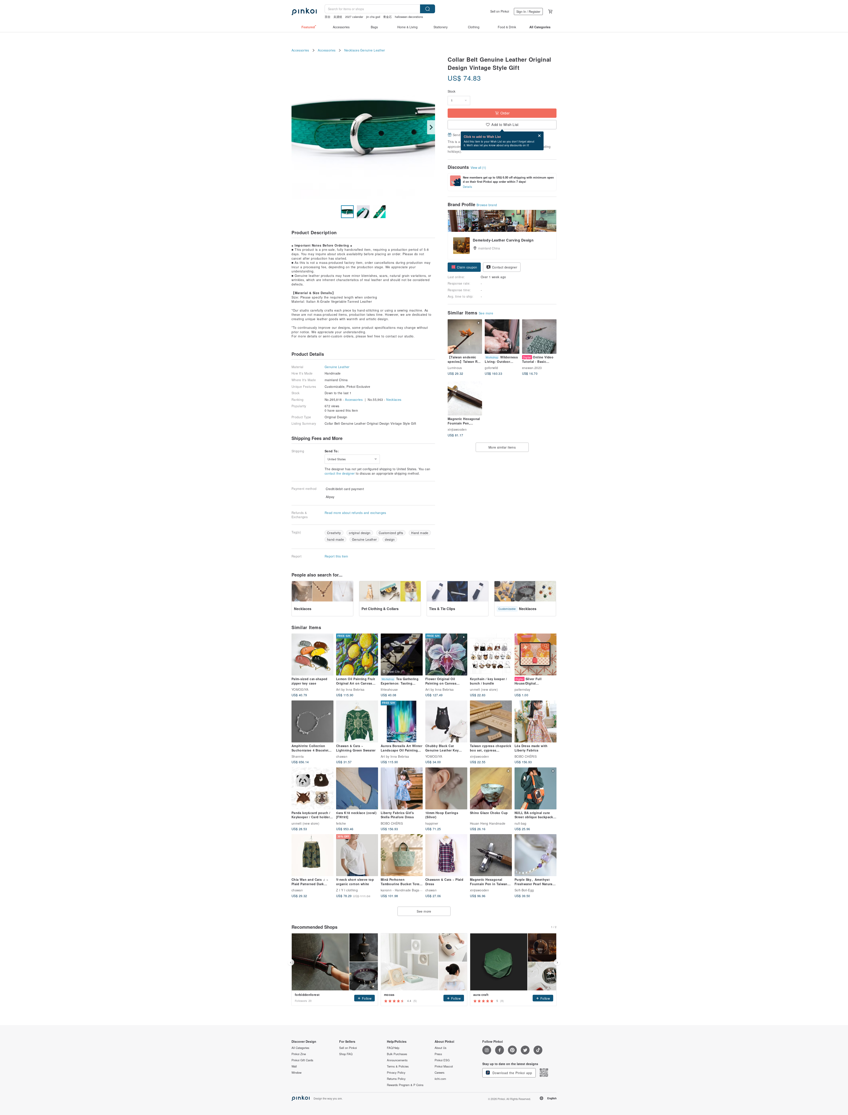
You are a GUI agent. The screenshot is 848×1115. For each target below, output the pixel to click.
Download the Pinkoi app (511, 1073)
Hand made (419, 533)
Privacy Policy (396, 1072)
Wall (294, 1066)
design (390, 539)
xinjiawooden (457, 429)
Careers (440, 1072)
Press (438, 1054)
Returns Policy (396, 1078)
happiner (431, 823)
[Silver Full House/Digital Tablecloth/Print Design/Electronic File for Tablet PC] (535, 654)
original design (360, 533)
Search (427, 8)
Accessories (300, 50)
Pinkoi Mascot (444, 1066)
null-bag (520, 823)
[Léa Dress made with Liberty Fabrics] (535, 721)
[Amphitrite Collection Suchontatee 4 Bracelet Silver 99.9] (312, 721)
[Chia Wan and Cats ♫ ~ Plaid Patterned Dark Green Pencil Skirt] (312, 855)
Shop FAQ (345, 1054)
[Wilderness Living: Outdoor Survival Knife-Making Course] (502, 336)
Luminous (455, 367)
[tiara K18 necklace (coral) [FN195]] (357, 788)
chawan (341, 756)
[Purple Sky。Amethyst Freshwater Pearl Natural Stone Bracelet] (535, 855)
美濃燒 (337, 17)
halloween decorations (409, 17)
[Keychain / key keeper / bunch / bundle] (491, 654)
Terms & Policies (398, 1066)
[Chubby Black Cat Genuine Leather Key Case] (446, 721)
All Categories (300, 1047)
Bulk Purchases (397, 1054)
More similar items (502, 447)
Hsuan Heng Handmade (487, 823)
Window (296, 1072)
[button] (464, 267)
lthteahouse (389, 689)
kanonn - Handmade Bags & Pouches (408, 890)
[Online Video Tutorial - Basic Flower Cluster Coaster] (539, 336)
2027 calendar (354, 17)
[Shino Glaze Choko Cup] (491, 788)
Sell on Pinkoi (499, 11)
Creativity (334, 533)
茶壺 (327, 17)
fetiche (341, 823)
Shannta (298, 756)
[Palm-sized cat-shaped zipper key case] (312, 654)
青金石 (387, 17)
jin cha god (373, 17)
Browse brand (487, 205)
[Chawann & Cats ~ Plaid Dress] (446, 855)
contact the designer (340, 473)
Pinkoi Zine (299, 1054)
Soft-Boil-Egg (524, 890)
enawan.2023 (532, 367)
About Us (441, 1047)
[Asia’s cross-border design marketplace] (304, 11)
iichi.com (440, 1078)
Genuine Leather (372, 50)
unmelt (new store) (484, 689)
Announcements (397, 1060)
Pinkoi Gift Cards (302, 1060)
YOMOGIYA (300, 689)
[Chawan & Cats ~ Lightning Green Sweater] (357, 721)
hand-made (335, 539)
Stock (451, 91)
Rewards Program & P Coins (405, 1084)
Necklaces (351, 50)
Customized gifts (391, 533)
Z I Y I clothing (347, 890)
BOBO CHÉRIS (526, 756)
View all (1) (478, 167)
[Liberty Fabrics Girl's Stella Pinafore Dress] (402, 788)
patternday (522, 689)
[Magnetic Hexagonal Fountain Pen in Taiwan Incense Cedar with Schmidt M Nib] (491, 855)
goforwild (491, 367)
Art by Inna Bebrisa (350, 689)
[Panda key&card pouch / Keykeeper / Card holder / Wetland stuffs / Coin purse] (312, 788)
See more (486, 313)
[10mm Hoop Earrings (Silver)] (446, 788)
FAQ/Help (393, 1047)
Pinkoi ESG (442, 1060)
